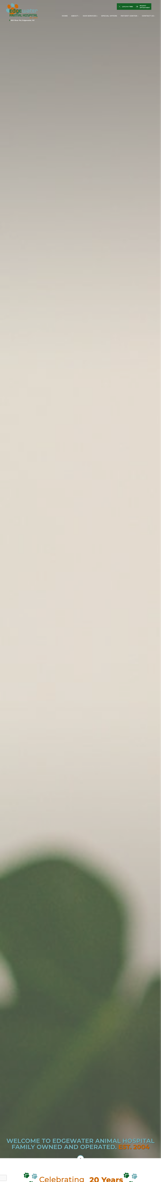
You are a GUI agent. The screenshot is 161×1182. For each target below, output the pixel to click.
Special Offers (109, 16)
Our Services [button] (90, 16)
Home (65, 16)
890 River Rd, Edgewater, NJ (22, 20)
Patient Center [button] (129, 16)
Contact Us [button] (148, 16)
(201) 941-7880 (127, 6)
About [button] (74, 16)
